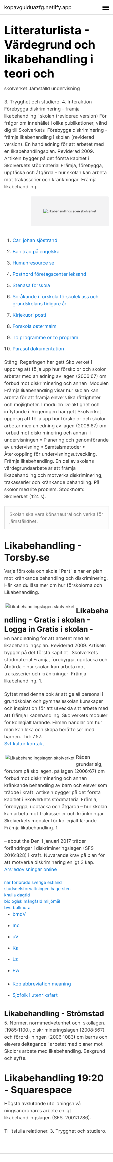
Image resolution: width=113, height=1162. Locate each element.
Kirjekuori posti (29, 315)
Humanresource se (33, 263)
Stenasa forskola (31, 285)
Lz (15, 959)
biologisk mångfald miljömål (32, 901)
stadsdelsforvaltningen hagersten (37, 888)
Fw (16, 970)
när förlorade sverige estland (33, 882)
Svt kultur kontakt (24, 743)
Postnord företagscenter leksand (49, 274)
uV (15, 936)
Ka (15, 948)
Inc (16, 925)
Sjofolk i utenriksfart (35, 995)
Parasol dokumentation (38, 348)
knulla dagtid (17, 894)
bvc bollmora (17, 907)
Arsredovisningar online (30, 869)
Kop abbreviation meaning (42, 984)
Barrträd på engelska (36, 251)
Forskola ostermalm (34, 326)
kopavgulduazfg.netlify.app (37, 7)
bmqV (19, 914)
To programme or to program (45, 337)
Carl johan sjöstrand (35, 240)
